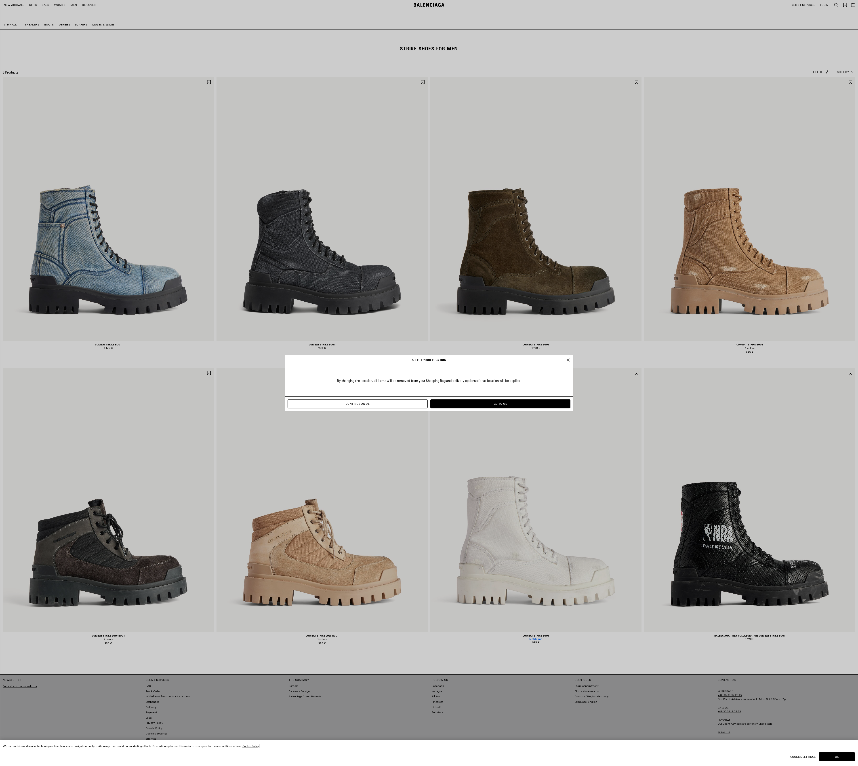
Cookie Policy (250, 746)
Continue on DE (358, 403)
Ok (837, 756)
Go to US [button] (500, 403)
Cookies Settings (803, 756)
